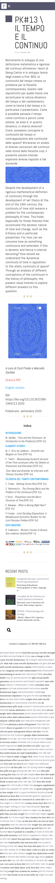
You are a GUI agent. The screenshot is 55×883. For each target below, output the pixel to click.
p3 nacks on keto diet (43, 831)
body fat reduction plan (21, 824)
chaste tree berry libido (36, 710)
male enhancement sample (29, 692)
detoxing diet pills (35, 778)
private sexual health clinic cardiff (39, 713)
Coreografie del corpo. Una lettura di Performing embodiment (33, 580)
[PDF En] (25, 439)
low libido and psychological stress (15, 656)
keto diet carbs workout (14, 853)
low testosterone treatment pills (26, 702)
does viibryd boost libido (31, 674)
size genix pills (45, 663)
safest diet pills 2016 (26, 781)
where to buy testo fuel (43, 756)
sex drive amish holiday (15, 699)
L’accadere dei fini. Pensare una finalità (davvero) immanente (31, 598)
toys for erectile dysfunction (19, 677)
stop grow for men (30, 695)
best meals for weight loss (29, 810)
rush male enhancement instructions (24, 688)
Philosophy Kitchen (14, 6)
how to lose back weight (35, 813)
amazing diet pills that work (28, 770)
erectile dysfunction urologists (36, 728)
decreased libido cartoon (11, 652)
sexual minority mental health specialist (27, 681)
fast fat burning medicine (34, 767)
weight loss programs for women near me (18, 788)
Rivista (17, 52)
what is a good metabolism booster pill (31, 792)
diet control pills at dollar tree (20, 785)
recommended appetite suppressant (36, 796)
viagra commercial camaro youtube (37, 749)
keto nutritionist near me (37, 864)
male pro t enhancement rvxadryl (20, 684)
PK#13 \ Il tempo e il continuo (31, 32)
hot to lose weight (17, 817)
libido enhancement (45, 670)
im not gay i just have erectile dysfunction (26, 738)
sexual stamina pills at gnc (42, 717)
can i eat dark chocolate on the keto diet (30, 860)
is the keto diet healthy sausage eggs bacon (25, 856)
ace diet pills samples (25, 774)
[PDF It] (26, 531)
